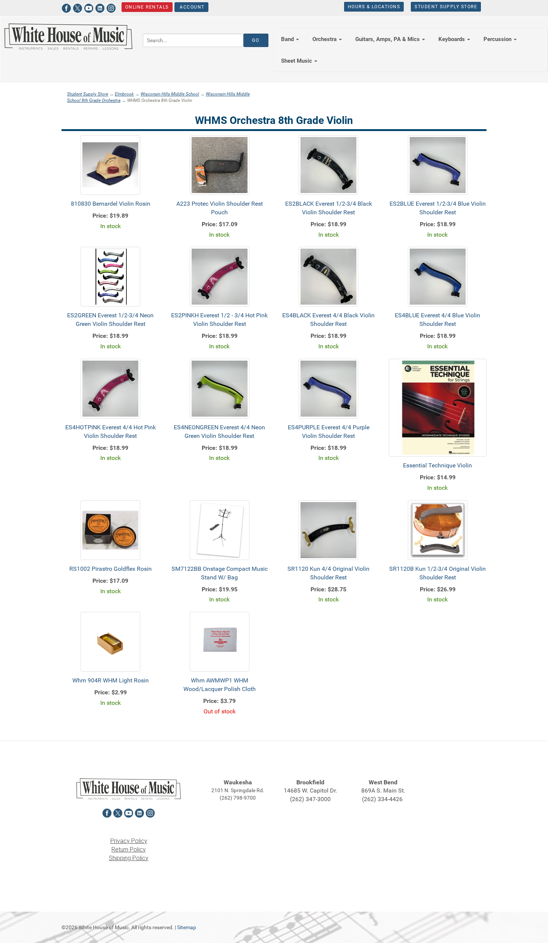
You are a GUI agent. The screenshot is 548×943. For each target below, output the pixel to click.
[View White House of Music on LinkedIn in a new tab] (100, 7)
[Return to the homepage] (68, 37)
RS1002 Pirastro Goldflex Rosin (110, 568)
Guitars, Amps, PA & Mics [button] (388, 39)
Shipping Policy (128, 858)
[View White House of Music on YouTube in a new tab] (89, 7)
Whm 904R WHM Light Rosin (110, 680)
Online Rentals (147, 7)
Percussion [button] (498, 39)
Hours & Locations (374, 6)
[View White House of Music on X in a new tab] (77, 7)
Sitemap (186, 927)
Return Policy (128, 849)
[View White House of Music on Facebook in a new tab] (66, 7)
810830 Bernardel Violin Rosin (110, 203)
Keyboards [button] (452, 39)
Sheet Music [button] (297, 60)
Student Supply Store (446, 6)
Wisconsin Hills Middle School (170, 94)
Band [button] (288, 39)
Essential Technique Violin (437, 465)
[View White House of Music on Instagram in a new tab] (111, 7)
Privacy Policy (128, 840)
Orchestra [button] (325, 39)
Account (191, 7)
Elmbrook (124, 94)
